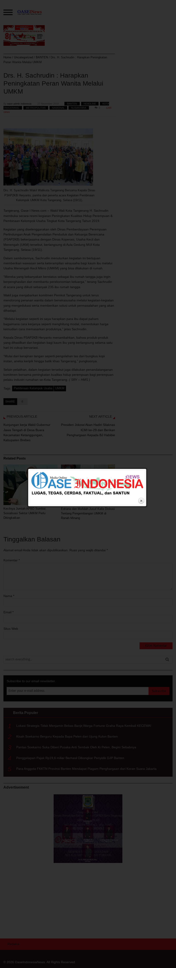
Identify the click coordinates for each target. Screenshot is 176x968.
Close (141, 501)
